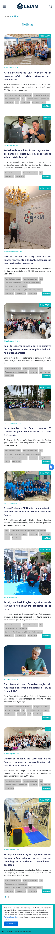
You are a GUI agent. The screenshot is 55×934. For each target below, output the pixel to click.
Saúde (48, 647)
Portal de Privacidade (11, 917)
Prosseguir (11, 924)
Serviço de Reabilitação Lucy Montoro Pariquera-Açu (23, 290)
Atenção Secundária (12, 99)
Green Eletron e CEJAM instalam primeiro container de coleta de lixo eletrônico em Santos (27, 511)
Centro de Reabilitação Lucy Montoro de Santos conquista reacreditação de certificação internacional (27, 762)
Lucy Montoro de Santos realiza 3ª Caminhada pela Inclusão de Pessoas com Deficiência (27, 431)
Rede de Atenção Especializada (38, 99)
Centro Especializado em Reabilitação (18, 95)
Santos (7, 461)
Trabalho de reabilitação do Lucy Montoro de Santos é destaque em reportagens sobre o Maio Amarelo (27, 154)
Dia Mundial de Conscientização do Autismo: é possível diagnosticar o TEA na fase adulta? (27, 687)
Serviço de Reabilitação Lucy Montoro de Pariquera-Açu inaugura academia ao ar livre (27, 606)
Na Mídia (47, 118)
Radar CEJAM (45, 36)
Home (6, 16)
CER (17, 102)
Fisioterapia (9, 102)
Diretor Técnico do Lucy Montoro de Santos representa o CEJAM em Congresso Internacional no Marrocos (27, 260)
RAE (23, 99)
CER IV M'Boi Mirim (39, 102)
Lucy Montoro (21, 293)
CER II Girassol (10, 714)
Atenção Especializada (41, 95)
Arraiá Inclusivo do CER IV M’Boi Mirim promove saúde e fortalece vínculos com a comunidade (27, 76)
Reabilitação (25, 102)
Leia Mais (46, 106)
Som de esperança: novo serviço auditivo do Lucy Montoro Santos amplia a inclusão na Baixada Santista (27, 349)
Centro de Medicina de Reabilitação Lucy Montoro (22, 283)
